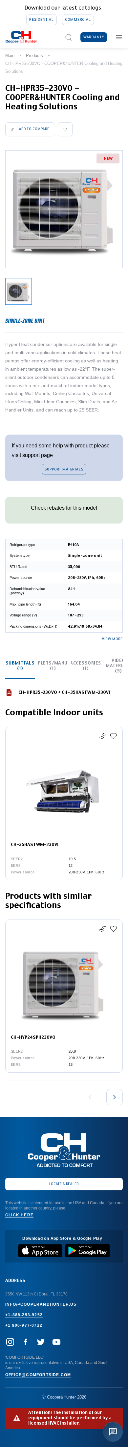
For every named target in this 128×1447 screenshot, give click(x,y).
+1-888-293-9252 (24, 1315)
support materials (64, 469)
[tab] (20, 666)
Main (9, 55)
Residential (41, 19)
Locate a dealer (64, 1184)
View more (112, 639)
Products (34, 55)
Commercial (78, 19)
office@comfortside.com (38, 1375)
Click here (19, 1215)
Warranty (93, 37)
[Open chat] (113, 1432)
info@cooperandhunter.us (41, 1304)
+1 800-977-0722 (23, 1325)
